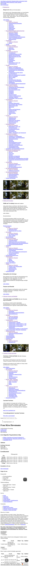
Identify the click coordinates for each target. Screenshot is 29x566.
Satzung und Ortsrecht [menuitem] (10, 262)
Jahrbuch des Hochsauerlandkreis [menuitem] (16, 249)
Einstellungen (3, 531)
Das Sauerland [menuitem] (9, 369)
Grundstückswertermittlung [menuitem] (14, 35)
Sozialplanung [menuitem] (12, 82)
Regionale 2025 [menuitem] (12, 342)
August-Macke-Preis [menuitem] (13, 396)
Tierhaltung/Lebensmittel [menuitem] (11, 134)
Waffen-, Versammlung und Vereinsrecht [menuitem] (17, 132)
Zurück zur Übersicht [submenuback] (13, 22)
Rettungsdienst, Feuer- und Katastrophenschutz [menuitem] (14, 63)
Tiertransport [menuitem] (11, 141)
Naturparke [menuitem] (11, 373)
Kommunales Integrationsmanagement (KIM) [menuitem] (18, 159)
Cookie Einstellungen (7, 501)
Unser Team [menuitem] (11, 153)
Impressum (5, 496)
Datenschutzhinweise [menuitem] (13, 177)
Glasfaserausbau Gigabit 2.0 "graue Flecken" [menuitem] (18, 328)
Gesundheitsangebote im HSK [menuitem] (15, 54)
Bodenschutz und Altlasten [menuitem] (14, 120)
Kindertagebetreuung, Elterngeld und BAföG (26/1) (14, 438)
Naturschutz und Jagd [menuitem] (13, 121)
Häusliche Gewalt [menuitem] (12, 165)
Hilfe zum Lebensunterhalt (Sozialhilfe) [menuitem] (17, 75)
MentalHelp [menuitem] (11, 59)
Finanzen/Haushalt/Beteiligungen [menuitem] (16, 244)
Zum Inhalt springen (8, 2)
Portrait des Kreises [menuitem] (13, 229)
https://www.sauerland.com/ (9, 410)
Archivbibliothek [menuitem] (12, 250)
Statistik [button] (2, 547)
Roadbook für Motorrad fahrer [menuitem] (15, 374)
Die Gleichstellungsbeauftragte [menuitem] (15, 167)
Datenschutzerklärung (9, 524)
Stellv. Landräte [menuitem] (12, 235)
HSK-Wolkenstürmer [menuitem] (10, 368)
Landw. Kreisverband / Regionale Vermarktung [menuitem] (16, 329)
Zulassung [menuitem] (11, 24)
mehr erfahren (6, 19)
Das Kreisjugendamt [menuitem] (13, 88)
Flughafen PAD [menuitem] (9, 338)
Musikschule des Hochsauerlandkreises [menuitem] (17, 390)
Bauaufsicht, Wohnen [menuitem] (13, 33)
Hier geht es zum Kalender (9, 415)
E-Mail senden (4, 429)
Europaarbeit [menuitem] (11, 311)
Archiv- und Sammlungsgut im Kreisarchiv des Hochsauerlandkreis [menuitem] (18, 252)
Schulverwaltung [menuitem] (12, 113)
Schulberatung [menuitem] (12, 111)
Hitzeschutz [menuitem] (11, 334)
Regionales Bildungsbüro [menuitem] (14, 103)
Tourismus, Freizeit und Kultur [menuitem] (9, 353)
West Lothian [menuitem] (11, 261)
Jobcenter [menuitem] (11, 78)
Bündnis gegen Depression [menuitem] (14, 55)
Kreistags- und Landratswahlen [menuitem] (15, 266)
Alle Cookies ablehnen (5, 564)
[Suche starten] (16, 418)
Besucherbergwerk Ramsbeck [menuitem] (15, 392)
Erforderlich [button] (3, 533)
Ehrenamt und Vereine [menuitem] (10, 397)
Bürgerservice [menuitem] (6, 7)
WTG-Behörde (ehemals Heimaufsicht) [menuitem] (17, 83)
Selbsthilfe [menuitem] (11, 61)
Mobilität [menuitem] (8, 315)
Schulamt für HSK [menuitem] (13, 110)
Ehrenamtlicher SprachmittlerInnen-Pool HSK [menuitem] (18, 158)
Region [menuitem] (10, 384)
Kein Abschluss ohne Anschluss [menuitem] (15, 104)
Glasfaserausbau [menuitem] (9, 320)
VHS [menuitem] (10, 114)
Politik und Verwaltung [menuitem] (8, 200)
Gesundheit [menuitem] (8, 50)
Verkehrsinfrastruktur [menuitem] (10, 337)
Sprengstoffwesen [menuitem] (12, 131)
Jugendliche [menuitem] (11, 93)
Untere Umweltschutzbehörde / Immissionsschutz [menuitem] (15, 39)
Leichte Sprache (6, 499)
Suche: (2, 418)
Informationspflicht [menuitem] (13, 175)
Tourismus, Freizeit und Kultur (9, 510)
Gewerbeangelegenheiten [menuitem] (14, 129)
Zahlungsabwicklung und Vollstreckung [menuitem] (17, 241)
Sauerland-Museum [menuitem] (13, 391)
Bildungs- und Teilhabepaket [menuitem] (15, 67)
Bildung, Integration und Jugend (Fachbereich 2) (13, 437)
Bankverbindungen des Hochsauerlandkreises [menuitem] (18, 243)
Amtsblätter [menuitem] (8, 245)
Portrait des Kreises (7, 225)
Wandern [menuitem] (10, 375)
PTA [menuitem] (10, 108)
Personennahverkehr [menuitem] (13, 318)
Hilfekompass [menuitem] (12, 57)
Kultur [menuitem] (7, 385)
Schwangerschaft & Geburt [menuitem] (14, 89)
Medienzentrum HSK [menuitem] (13, 105)
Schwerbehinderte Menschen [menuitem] (15, 79)
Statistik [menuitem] (10, 43)
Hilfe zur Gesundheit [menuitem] (13, 76)
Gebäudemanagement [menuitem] (13, 34)
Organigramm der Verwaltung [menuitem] (15, 230)
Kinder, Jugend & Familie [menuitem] (11, 84)
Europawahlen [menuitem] (12, 270)
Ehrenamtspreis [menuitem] (12, 388)
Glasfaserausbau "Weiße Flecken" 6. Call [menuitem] (17, 324)
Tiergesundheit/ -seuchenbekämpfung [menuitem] (17, 137)
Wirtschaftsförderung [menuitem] (13, 313)
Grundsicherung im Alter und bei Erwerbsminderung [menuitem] (16, 73)
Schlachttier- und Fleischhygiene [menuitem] (16, 145)
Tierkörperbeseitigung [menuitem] (13, 138)
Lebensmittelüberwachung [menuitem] (14, 143)
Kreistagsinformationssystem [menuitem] (12, 255)
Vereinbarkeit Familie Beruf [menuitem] (14, 164)
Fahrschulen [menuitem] (11, 27)
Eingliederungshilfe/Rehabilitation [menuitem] (16, 68)
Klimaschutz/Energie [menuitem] (10, 331)
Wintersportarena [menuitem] (12, 378)
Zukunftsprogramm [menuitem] (10, 271)
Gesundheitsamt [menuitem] (12, 52)
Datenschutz (5, 498)
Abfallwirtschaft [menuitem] (12, 119)
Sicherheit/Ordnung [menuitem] (10, 124)
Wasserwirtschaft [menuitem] (12, 122)
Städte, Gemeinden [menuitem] (13, 381)
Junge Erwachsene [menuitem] (13, 94)
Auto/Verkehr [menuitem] (9, 21)
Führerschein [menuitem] (11, 25)
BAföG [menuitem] (10, 102)
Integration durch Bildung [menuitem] (14, 157)
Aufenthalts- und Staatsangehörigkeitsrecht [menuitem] (15, 148)
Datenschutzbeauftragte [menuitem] (14, 174)
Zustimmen (4, 534)
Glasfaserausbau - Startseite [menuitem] (14, 322)
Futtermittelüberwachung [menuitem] (14, 147)
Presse (4, 495)
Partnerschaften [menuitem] (9, 256)
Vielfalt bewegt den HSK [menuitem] (14, 170)
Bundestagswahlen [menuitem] (13, 268)
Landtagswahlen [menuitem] (12, 267)
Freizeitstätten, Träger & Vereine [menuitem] (15, 98)
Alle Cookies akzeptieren (16, 564)
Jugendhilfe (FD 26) (7, 440)
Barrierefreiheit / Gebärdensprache (10, 500)
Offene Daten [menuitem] (11, 49)
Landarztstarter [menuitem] (12, 60)
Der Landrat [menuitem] (8, 232)
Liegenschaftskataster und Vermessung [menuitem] (17, 37)
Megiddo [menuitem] (10, 260)
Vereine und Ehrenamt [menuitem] (10, 178)
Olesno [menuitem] (10, 259)
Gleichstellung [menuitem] (9, 162)
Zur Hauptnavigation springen (16, 1)
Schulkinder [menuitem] (11, 92)
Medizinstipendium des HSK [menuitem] (15, 56)
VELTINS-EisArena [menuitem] (13, 377)
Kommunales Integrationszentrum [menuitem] (13, 149)
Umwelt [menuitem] (7, 115)
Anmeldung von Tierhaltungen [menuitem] (15, 136)
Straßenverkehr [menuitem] (12, 28)
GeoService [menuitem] (11, 48)
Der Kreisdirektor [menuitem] (9, 237)
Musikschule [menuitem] (11, 107)
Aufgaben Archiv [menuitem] (12, 254)
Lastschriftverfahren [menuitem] (13, 240)
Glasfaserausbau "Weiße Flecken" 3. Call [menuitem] (17, 323)
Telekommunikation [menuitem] (10, 336)
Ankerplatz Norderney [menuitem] (13, 97)
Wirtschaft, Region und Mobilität (10, 508)
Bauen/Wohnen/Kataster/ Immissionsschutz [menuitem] (15, 30)
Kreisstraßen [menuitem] (11, 29)
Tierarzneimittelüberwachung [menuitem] (15, 142)
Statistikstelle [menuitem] (8, 40)
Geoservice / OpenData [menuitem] (11, 45)
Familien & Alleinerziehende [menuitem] (15, 95)
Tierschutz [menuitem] (11, 140)
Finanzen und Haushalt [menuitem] (11, 238)
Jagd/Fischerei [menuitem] (12, 130)
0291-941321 (3, 431)
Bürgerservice (6, 506)
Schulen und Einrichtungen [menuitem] (14, 109)
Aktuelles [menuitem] (11, 154)
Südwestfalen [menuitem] (9, 339)
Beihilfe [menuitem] (7, 44)
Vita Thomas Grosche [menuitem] (13, 234)
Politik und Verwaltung (8, 507)
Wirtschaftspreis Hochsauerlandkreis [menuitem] (16, 312)
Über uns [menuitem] (11, 152)
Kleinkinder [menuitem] (11, 91)
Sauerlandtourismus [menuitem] (13, 372)
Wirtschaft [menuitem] (8, 309)
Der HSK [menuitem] (8, 227)
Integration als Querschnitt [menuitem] (14, 156)
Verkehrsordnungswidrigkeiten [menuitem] (15, 23)
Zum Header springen (5, 1)
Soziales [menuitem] (7, 65)
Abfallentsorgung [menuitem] (12, 118)
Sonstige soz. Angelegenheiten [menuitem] (15, 81)
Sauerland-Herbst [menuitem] (12, 394)
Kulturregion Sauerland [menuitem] (14, 389)
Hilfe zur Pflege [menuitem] (12, 77)
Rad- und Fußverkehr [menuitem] (13, 317)
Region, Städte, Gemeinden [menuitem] (12, 379)
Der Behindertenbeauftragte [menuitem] (12, 168)
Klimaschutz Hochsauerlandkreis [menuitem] (16, 333)
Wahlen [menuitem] (7, 264)
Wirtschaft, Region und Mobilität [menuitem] (10, 296)
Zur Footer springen (17, 2)
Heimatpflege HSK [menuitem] (13, 395)
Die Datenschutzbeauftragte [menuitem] (12, 172)
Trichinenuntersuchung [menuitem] (13, 146)
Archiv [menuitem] (10, 161)
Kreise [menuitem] (10, 383)
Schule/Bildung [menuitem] (9, 99)
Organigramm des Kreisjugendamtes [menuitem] (16, 87)
